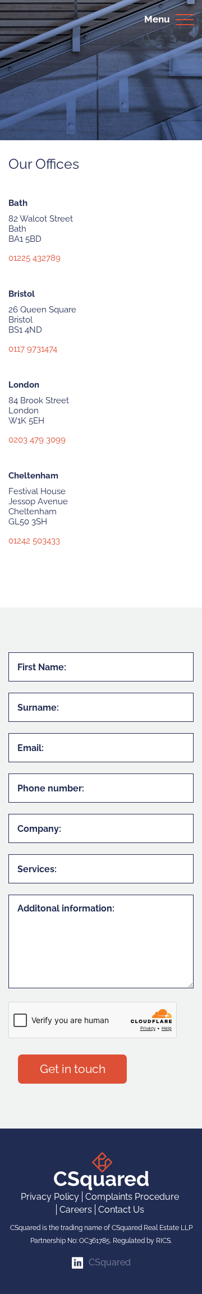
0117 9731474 (32, 349)
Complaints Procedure (132, 1196)
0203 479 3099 (37, 440)
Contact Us (121, 1209)
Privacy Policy (50, 1196)
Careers (75, 1209)
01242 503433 (34, 541)
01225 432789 (34, 258)
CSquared (110, 1262)
